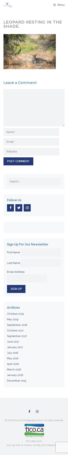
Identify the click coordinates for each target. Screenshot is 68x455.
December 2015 (16, 380)
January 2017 (15, 347)
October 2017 (15, 330)
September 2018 (17, 325)
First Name (13, 252)
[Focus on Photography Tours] (7, 5)
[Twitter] (18, 207)
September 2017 (17, 336)
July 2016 (12, 352)
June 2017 (13, 341)
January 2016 (15, 375)
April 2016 (13, 364)
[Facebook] (10, 207)
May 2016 (12, 358)
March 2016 (14, 369)
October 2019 (15, 313)
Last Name (13, 263)
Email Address (15, 271)
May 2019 (12, 319)
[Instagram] (27, 207)
